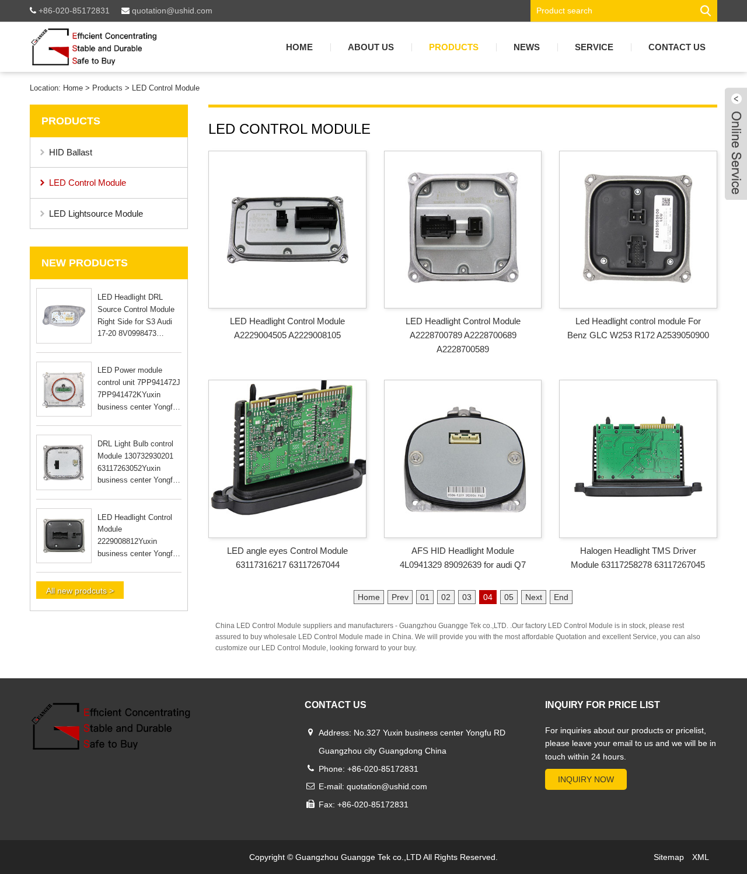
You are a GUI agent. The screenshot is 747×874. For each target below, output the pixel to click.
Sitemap (669, 857)
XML (700, 857)
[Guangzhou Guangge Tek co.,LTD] (94, 47)
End (561, 597)
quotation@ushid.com (171, 10)
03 (467, 597)
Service (594, 47)
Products (454, 47)
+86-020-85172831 (73, 10)
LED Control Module (166, 88)
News (527, 47)
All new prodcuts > (80, 590)
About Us (371, 47)
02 (446, 597)
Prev (400, 597)
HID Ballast (70, 152)
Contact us (677, 47)
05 (509, 597)
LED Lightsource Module (96, 213)
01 (425, 597)
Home (299, 47)
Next (533, 597)
